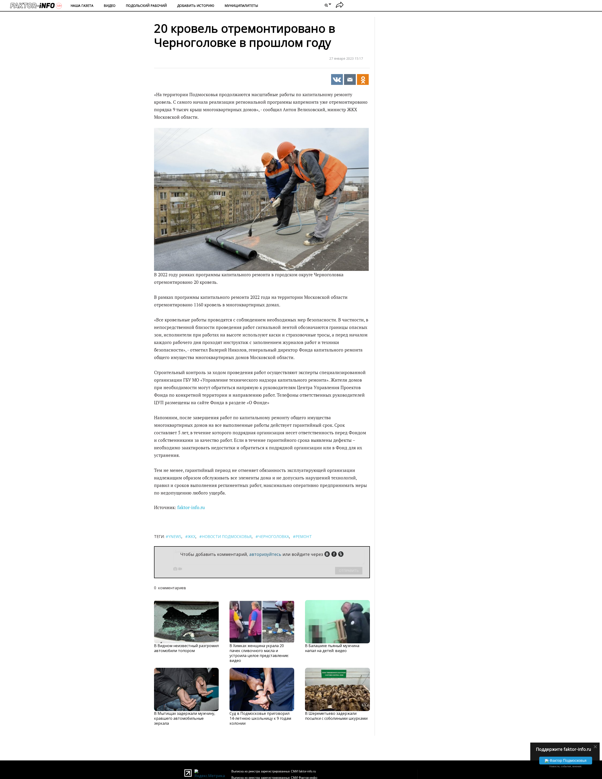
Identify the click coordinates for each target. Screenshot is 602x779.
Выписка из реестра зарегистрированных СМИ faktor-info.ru (273, 771)
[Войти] (339, 5)
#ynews (173, 536)
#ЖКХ (190, 536)
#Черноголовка (272, 536)
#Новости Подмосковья (225, 536)
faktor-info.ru (191, 507)
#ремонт (302, 536)
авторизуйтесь (265, 554)
